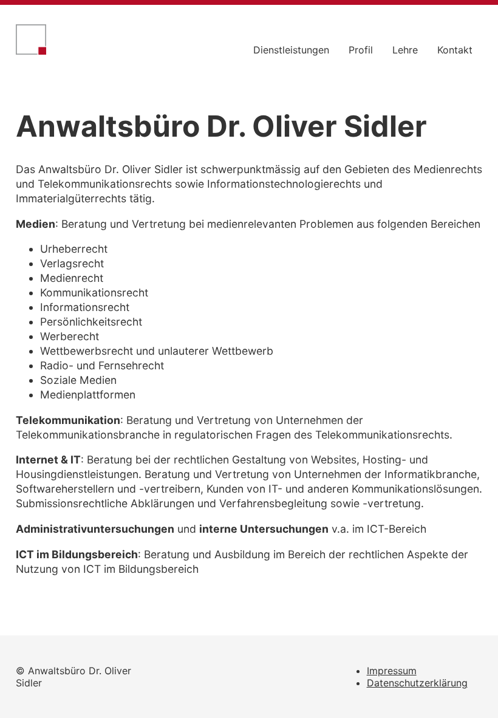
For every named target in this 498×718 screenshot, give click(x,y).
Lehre (405, 50)
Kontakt (454, 50)
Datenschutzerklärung (417, 683)
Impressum (392, 671)
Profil (361, 50)
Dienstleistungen (291, 50)
